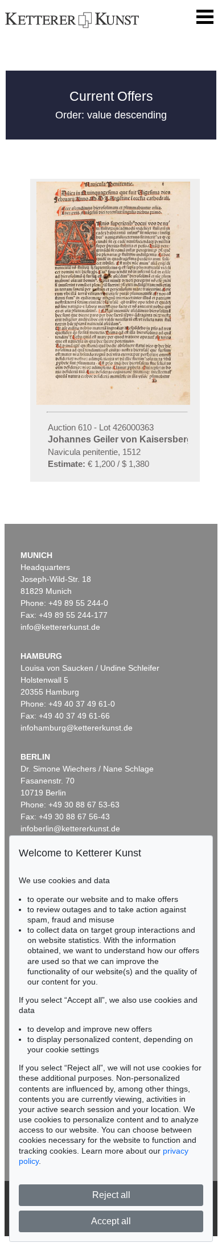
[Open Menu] (205, 17)
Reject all (111, 1195)
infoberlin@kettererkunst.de (70, 828)
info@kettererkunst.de (60, 626)
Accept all (111, 1221)
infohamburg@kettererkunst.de (76, 727)
